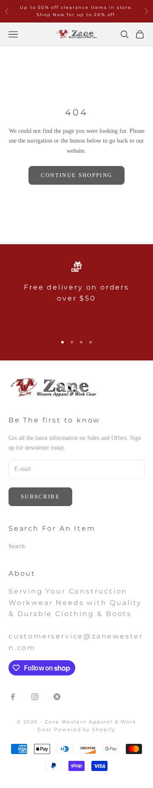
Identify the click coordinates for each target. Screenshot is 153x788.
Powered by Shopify (85, 729)
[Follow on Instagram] (35, 696)
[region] (76, 294)
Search (16, 546)
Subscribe (40, 496)
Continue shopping (77, 175)
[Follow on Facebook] (12, 696)
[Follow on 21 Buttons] (57, 696)
